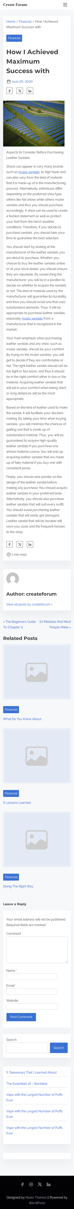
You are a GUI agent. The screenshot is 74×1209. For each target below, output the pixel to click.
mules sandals (28, 172)
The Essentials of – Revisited (26, 1084)
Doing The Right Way (18, 886)
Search (11, 1040)
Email (11, 985)
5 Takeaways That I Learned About (31, 1072)
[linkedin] (49, 1186)
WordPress (37, 1203)
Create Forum (15, 4)
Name (11, 971)
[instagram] (31, 1186)
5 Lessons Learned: (17, 803)
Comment (14, 933)
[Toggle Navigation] (65, 4)
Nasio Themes (36, 1197)
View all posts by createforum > (29, 604)
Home (10, 21)
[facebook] (9, 91)
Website (12, 1000)
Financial (25, 21)
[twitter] (20, 91)
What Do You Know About (22, 719)
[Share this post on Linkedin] (30, 91)
